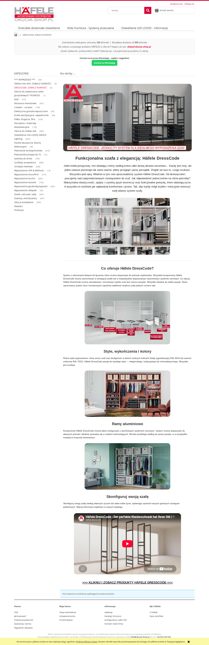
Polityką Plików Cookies (86, 641)
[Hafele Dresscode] (127, 117)
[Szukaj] (147, 10)
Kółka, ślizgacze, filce (24, 119)
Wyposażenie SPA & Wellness (29, 170)
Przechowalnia (66, 620)
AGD (16, 99)
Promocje (19, 210)
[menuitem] (38, 28)
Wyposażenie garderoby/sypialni (31, 186)
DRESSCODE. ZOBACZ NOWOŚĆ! (30, 87)
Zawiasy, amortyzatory (25, 198)
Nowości (18, 206)
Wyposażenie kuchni (24, 178)
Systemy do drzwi (23, 158)
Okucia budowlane (23, 202)
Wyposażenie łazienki (25, 182)
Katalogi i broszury (112, 616)
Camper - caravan (23, 107)
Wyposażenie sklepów (25, 190)
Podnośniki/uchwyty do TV (27, 154)
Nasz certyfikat (156, 616)
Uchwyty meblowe (23, 166)
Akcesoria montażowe (25, 103)
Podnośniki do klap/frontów (28, 150)
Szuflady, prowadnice (25, 162)
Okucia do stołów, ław (25, 131)
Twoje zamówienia (67, 612)
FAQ (16, 612)
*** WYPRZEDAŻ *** (24, 79)
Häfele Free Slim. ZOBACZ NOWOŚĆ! (32, 83)
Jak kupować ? (20, 616)
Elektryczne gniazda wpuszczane (31, 111)
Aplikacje (108, 612)
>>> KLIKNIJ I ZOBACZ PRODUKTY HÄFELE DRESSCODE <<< (127, 582)
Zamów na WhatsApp (104, 62)
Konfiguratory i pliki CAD (115, 620)
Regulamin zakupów (23, 627)
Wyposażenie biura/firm (26, 174)
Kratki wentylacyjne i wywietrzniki (31, 115)
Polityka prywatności (23, 620)
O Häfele (153, 612)
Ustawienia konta (67, 616)
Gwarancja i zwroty (22, 623)
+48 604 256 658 (163, 637)
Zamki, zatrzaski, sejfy (25, 194)
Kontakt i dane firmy (113, 623)
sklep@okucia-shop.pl (139, 46)
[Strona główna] (34, 14)
